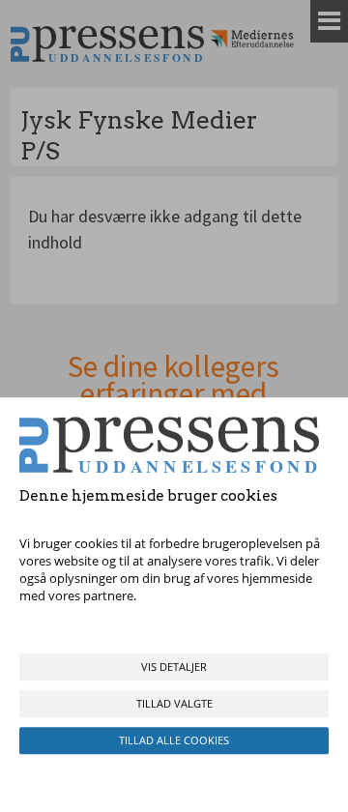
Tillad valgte (174, 703)
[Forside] (107, 44)
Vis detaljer (174, 666)
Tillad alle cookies (174, 740)
